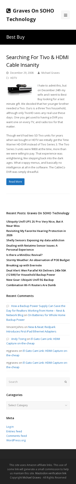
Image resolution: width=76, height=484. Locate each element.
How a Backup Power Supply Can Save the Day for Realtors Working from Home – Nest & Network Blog (35, 310)
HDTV (13, 78)
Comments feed (16, 436)
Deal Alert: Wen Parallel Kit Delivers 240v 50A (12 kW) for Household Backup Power (36, 272)
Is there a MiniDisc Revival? (24, 255)
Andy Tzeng (18, 339)
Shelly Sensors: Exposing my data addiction (35, 240)
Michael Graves (50, 73)
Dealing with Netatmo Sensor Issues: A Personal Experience (32, 248)
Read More (15, 181)
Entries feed (14, 431)
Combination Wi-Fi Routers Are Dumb (31, 285)
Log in (10, 427)
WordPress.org (16, 440)
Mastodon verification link (50, 473)
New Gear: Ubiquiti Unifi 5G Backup (30, 280)
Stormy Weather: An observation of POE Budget (38, 260)
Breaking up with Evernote (24, 265)
